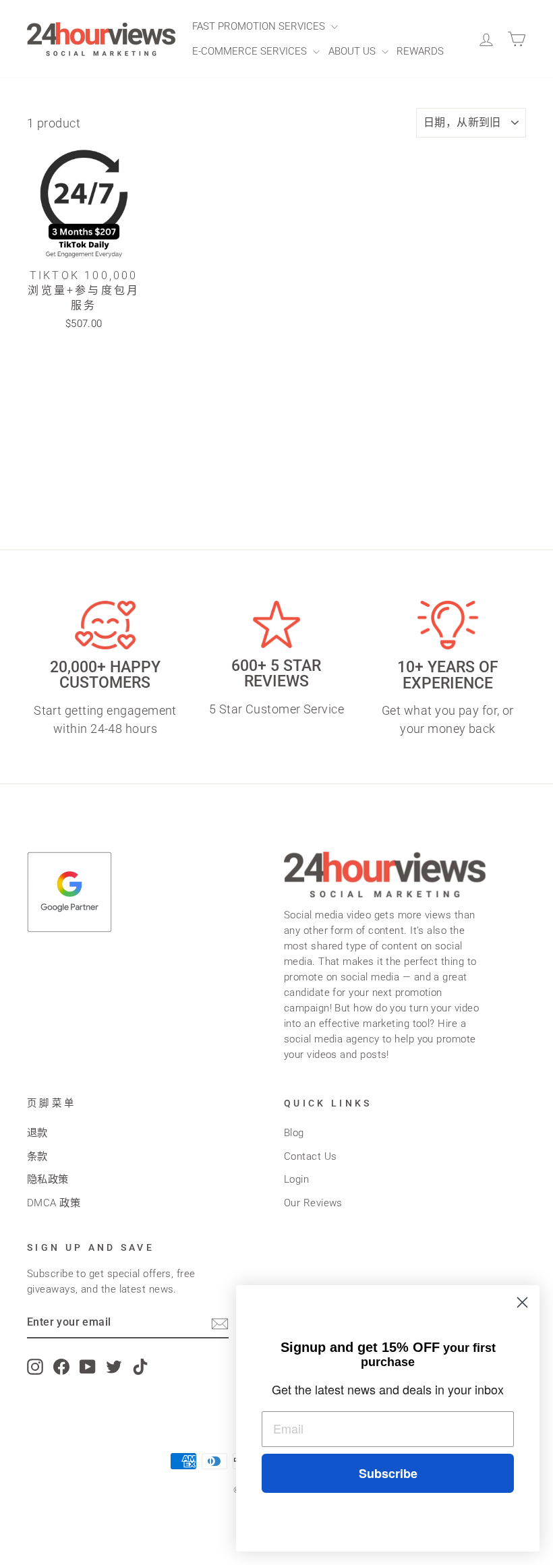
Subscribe (388, 1473)
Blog (294, 1133)
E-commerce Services (251, 51)
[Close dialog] (522, 1302)
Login (296, 1179)
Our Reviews (313, 1203)
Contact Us (310, 1156)
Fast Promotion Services (260, 26)
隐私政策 (48, 1179)
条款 (37, 1156)
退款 (37, 1133)
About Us (353, 51)
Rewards (420, 51)
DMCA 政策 (53, 1203)
